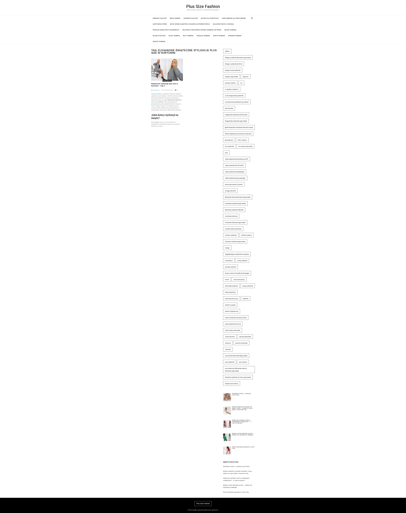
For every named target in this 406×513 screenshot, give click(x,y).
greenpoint (229, 140)
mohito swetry (246, 235)
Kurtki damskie (219, 35)
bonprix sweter (230, 83)
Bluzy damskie (174, 35)
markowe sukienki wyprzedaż (235, 203)
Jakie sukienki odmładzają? (234, 172)
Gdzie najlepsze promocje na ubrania (238, 134)
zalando (228, 349)
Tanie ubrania (230, 337)
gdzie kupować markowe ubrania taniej (239, 127)
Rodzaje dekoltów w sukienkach (166, 30)
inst (226, 153)
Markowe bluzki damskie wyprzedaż (237, 197)
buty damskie (188, 35)
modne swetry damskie (233, 229)
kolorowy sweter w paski (234, 184)
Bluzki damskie (230, 30)
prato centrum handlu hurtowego (237, 273)
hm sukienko (229, 146)
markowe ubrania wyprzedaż (235, 222)
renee (227, 279)
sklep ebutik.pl (230, 292)
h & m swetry (242, 140)
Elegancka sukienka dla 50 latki (236, 115)
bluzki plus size (159, 35)
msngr (227, 248)
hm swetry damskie (245, 146)
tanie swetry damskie (232, 330)
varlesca (228, 343)
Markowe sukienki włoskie (234, 210)
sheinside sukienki (231, 286)
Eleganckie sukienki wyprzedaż (236, 121)
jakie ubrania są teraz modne (234, 18)
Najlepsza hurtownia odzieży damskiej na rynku (201, 30)
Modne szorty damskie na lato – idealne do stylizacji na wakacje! (237, 486)
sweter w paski (230, 305)
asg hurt (246, 76)
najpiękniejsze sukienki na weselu (237, 254)
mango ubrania (230, 191)
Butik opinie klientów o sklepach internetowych (190, 24)
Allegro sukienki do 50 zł (233, 64)
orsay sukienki (242, 260)
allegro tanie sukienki (233, 70)
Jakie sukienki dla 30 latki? (234, 165)
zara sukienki (229, 362)
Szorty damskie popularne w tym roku (236, 492)
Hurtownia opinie (160, 24)
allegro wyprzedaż (231, 76)
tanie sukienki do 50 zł (233, 324)
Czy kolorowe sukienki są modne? (237, 102)
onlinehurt (229, 260)
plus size (154, 102)
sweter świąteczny (231, 311)
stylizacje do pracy (231, 298)
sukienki (245, 298)
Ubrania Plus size (160, 18)
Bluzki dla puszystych (210, 18)
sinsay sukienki (247, 286)
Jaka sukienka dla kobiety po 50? (236, 159)
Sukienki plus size (191, 18)
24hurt (227, 51)
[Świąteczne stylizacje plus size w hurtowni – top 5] (167, 69)
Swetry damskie (159, 41)
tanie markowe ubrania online (236, 317)
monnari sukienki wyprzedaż (235, 241)
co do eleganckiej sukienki (234, 96)
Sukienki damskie (234, 35)
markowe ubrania (231, 216)
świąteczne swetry (231, 383)
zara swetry (243, 362)
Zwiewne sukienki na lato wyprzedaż (238, 377)
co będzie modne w (232, 89)
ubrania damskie (245, 337)
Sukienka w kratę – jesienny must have (236, 466)
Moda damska (175, 18)
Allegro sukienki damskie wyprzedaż (238, 57)
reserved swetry (239, 279)
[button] (252, 18)
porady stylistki (230, 267)
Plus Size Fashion (203, 6)
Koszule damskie (203, 35)
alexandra (156, 90)
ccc (241, 83)
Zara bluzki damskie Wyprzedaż (236, 356)
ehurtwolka (229, 108)
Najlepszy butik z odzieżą (223, 24)
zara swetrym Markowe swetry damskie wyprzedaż (236, 369)
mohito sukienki (231, 235)
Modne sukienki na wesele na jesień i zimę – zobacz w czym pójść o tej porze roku (238, 472)
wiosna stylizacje (241, 343)
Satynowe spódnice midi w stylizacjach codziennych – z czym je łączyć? (236, 479)
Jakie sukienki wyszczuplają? (235, 178)
